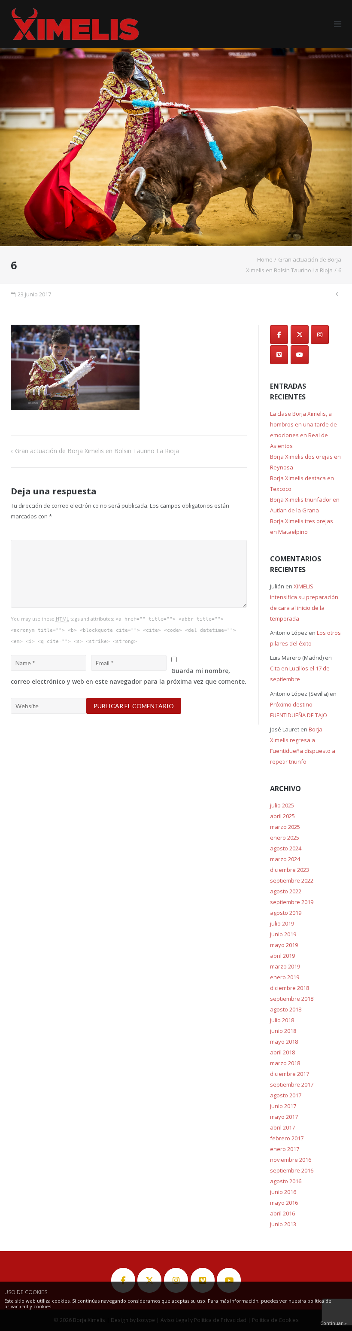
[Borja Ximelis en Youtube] (300, 354)
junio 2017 (283, 1106)
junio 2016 (283, 1192)
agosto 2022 (285, 891)
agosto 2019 (285, 913)
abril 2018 (282, 1052)
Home (265, 259)
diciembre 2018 (289, 988)
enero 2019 (284, 977)
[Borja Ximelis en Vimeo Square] (279, 354)
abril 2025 (282, 816)
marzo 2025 (285, 827)
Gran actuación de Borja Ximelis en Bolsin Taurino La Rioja (97, 451)
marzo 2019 (285, 966)
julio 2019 (282, 923)
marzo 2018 (285, 1063)
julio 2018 (282, 1020)
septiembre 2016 (291, 1170)
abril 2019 (282, 955)
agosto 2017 (285, 1095)
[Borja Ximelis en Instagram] (320, 334)
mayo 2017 (284, 1117)
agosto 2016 (285, 1181)
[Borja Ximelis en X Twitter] (300, 334)
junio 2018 (283, 1031)
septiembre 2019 (291, 902)
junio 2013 (283, 1224)
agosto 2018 (285, 1009)
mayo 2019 (284, 945)
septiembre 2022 (291, 880)
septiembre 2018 (291, 998)
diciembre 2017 (289, 1074)
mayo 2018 (284, 1041)
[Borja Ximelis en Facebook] (279, 334)
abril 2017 (282, 1127)
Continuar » (333, 1323)
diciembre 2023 (289, 870)
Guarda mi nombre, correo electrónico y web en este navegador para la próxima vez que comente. (128, 676)
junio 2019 (283, 934)
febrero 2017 (286, 1138)
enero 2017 (284, 1149)
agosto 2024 (285, 848)
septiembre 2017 (291, 1084)
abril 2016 (282, 1213)
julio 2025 (282, 805)
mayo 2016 (284, 1202)
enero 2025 (284, 837)
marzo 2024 (285, 859)
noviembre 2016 (290, 1159)
